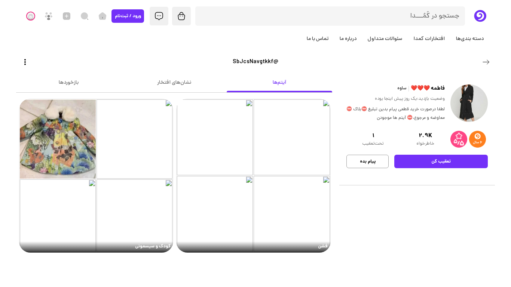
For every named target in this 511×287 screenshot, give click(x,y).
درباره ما (348, 39)
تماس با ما (317, 39)
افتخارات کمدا (429, 39)
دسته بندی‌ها (470, 39)
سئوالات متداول (385, 39)
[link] (253, 176)
